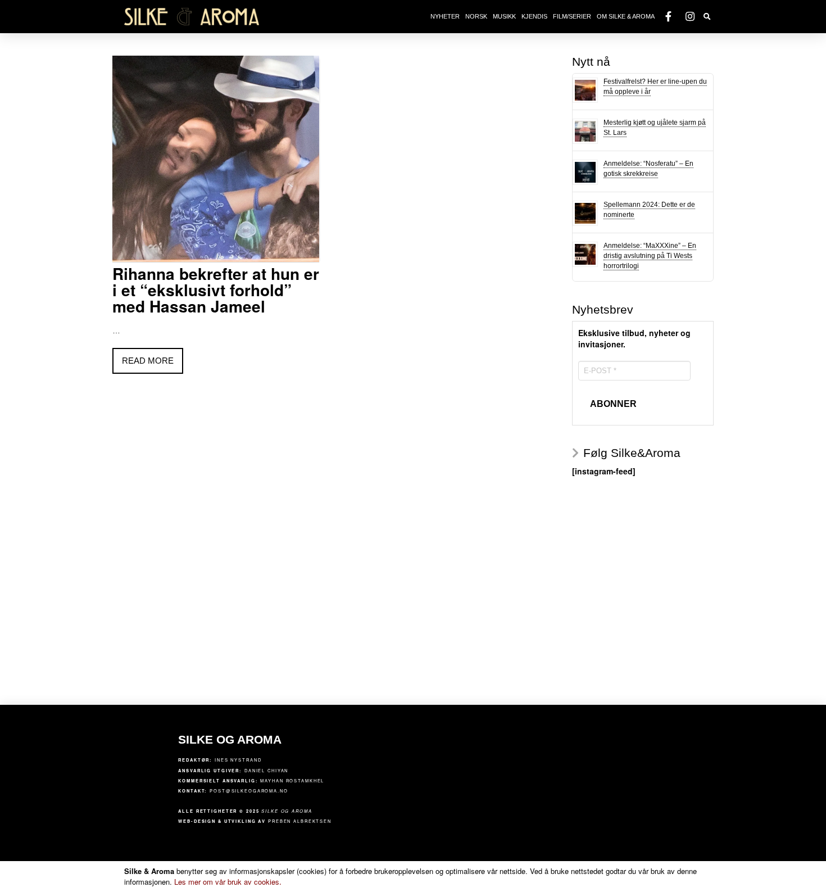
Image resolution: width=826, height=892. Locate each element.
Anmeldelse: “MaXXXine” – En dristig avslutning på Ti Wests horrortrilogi (649, 256)
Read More (148, 360)
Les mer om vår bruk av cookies (228, 881)
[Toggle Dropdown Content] (707, 17)
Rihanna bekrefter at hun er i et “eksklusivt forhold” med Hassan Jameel (215, 290)
